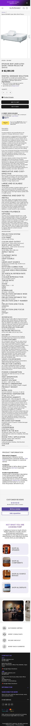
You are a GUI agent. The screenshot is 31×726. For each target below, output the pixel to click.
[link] (15, 710)
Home (3, 12)
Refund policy (10, 725)
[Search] (23, 8)
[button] (3, 8)
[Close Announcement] (26, 3)
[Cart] (26, 8)
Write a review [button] (15, 509)
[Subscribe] (27, 700)
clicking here (16, 480)
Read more (15, 86)
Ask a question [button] (15, 513)
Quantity (4, 89)
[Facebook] (3, 704)
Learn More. (15, 116)
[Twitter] (6, 704)
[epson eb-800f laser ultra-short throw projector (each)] (14, 37)
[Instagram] (9, 704)
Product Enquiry (9, 97)
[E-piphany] (15, 8)
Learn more (13, 124)
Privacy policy (20, 725)
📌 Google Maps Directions (9, 669)
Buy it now (15, 106)
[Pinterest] (12, 704)
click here (14, 468)
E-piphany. (14, 723)
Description (5, 128)
